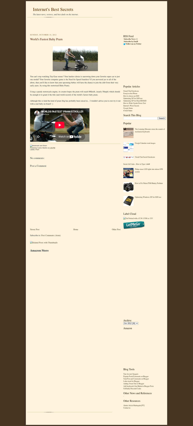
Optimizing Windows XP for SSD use (148, 197)
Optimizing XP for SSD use (132, 98)
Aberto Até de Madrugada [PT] (134, 405)
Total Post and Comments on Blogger (136, 379)
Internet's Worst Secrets (131, 106)
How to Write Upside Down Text (134, 103)
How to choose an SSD (131, 96)
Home (75, 229)
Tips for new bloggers (130, 374)
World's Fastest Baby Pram (46, 39)
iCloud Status (127, 110)
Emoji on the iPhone (130, 93)
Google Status (128, 108)
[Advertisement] (96, 25)
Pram (37, 149)
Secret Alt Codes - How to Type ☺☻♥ (136, 164)
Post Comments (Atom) (51, 235)
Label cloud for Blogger (131, 381)
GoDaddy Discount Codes (132, 388)
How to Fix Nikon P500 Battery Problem (149, 183)
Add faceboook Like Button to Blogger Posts (138, 386)
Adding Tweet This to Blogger (133, 383)
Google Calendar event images (145, 143)
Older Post (116, 229)
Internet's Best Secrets (53, 9)
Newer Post (34, 229)
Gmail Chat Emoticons (131, 91)
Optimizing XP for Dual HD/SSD (134, 101)
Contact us (126, 408)
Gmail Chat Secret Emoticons (145, 157)
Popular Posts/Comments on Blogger (135, 376)
